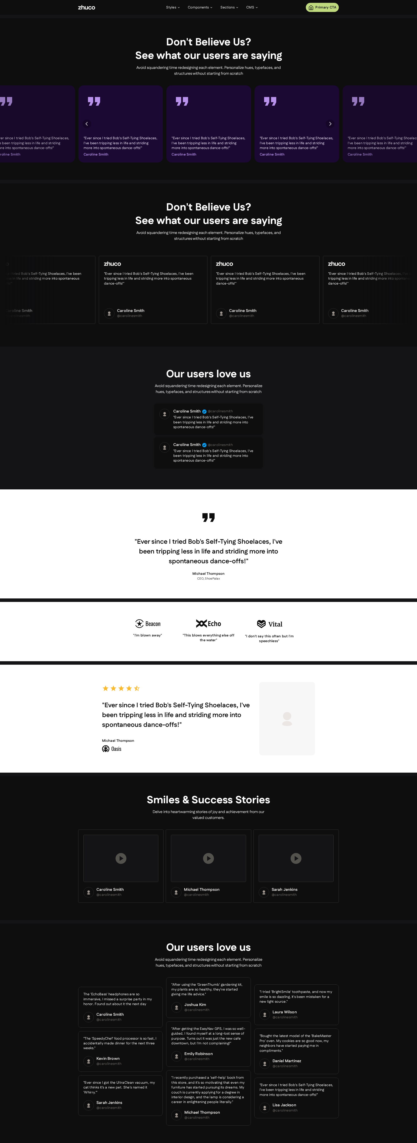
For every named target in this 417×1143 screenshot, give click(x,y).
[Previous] (87, 123)
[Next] (330, 123)
